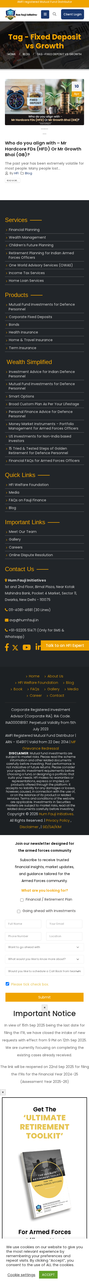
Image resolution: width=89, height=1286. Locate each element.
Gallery (15, 539)
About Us (55, 676)
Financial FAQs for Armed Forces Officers (44, 460)
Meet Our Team (23, 531)
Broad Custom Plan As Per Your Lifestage (44, 404)
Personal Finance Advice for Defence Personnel (41, 414)
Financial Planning (24, 229)
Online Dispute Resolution (31, 554)
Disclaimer (29, 826)
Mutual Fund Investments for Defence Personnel (42, 306)
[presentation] (42, 128)
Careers (15, 547)
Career (36, 695)
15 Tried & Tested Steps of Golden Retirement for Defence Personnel (38, 450)
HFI (16, 173)
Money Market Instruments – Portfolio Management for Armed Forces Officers (43, 426)
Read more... (13, 180)
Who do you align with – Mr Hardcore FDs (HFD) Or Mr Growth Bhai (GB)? (43, 149)
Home (34, 676)
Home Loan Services (26, 280)
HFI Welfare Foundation (29, 484)
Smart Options (21, 396)
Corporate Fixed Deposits (30, 316)
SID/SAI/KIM (52, 826)
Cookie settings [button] (21, 1275)
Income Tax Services (27, 272)
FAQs (34, 689)
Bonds (14, 324)
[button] (44, 133)
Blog (28, 173)
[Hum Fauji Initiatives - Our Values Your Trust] (21, 14)
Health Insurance (23, 332)
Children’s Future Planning (31, 245)
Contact (57, 695)
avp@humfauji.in (24, 620)
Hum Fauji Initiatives (56, 813)
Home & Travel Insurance (31, 339)
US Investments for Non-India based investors (40, 438)
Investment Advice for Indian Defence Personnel (42, 374)
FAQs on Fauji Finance (27, 500)
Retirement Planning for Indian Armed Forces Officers (41, 255)
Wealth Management (27, 237)
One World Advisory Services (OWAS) (41, 265)
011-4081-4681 (21, 609)
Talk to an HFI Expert (65, 645)
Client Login (73, 14)
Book (18, 689)
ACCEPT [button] (48, 1274)
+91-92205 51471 (22, 630)
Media (14, 492)
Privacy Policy (58, 820)
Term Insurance (22, 347)
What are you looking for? (44, 890)
